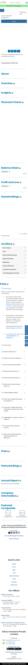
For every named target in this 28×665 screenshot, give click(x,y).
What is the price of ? (10, 352)
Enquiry (14, 21)
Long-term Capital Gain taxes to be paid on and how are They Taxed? (13, 409)
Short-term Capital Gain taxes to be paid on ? (13, 400)
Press (14, 567)
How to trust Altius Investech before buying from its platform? (12, 436)
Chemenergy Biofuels (19, 517)
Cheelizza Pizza (5, 517)
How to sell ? (7, 345)
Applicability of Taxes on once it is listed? (13, 418)
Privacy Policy (15, 664)
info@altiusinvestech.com (13, 640)
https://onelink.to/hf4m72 (14, 328)
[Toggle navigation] (2, 10)
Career (14, 564)
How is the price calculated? (12, 365)
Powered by (23, 233)
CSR (14, 573)
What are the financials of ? (12, 378)
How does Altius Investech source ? (12, 426)
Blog (14, 570)
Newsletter (14, 585)
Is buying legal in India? (11, 392)
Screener (14, 582)
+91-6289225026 (10, 642)
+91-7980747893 (10, 644)
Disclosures (22, 664)
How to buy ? (7, 288)
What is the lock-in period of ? (13, 358)
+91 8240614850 (11, 336)
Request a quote (26, 330)
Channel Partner (14, 576)
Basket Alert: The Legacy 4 (14, 6)
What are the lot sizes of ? (11, 371)
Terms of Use (6, 664)
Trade (14, 579)
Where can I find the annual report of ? (12, 385)
